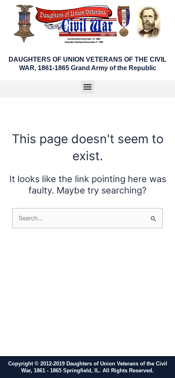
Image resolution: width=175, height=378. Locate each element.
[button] (87, 87)
